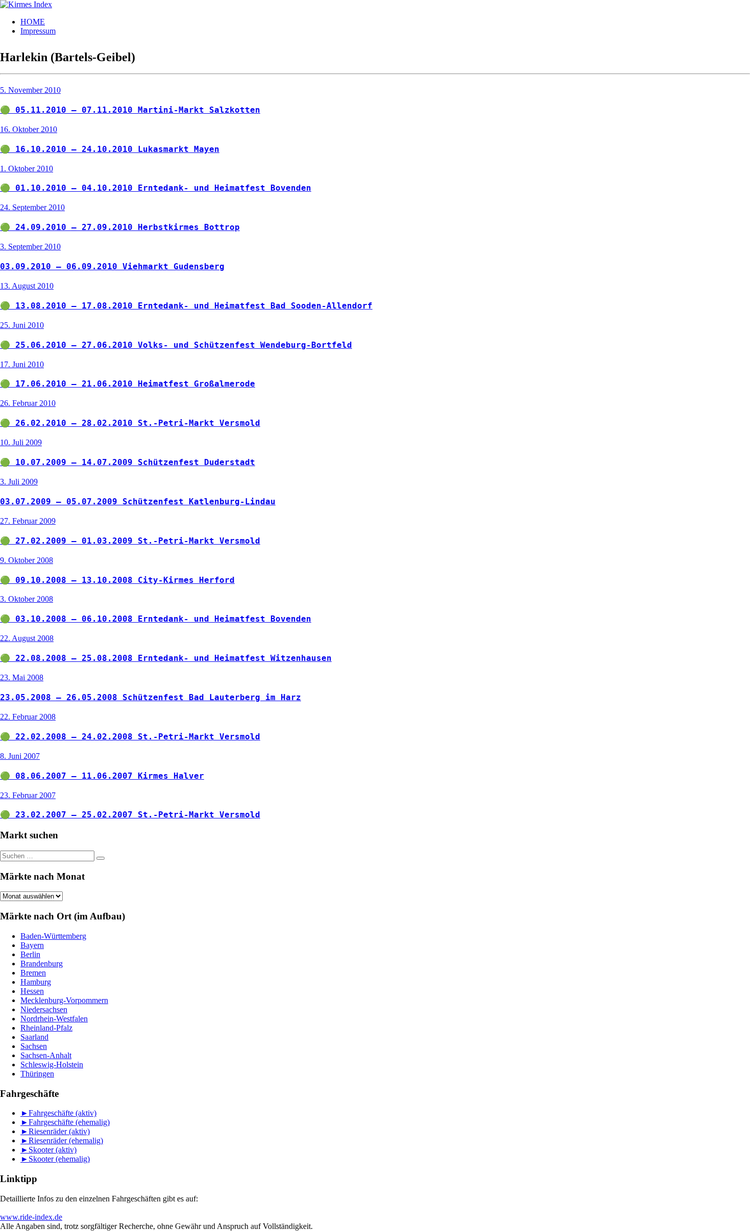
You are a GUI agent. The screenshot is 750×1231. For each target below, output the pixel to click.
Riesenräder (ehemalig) (66, 1140)
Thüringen (37, 1073)
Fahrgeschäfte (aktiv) (62, 1113)
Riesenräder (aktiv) (59, 1131)
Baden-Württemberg (53, 936)
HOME (32, 21)
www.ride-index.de (31, 1217)
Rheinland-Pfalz (46, 1027)
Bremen (33, 972)
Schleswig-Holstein (51, 1064)
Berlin (30, 954)
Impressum (38, 31)
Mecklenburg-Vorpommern (64, 1000)
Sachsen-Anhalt (45, 1055)
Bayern (32, 945)
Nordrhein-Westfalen (54, 1018)
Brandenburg (41, 963)
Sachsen (33, 1046)
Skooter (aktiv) (53, 1149)
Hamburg (35, 982)
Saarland (34, 1037)
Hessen (32, 991)
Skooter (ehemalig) (59, 1159)
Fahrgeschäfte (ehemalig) (69, 1122)
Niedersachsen (43, 1009)
